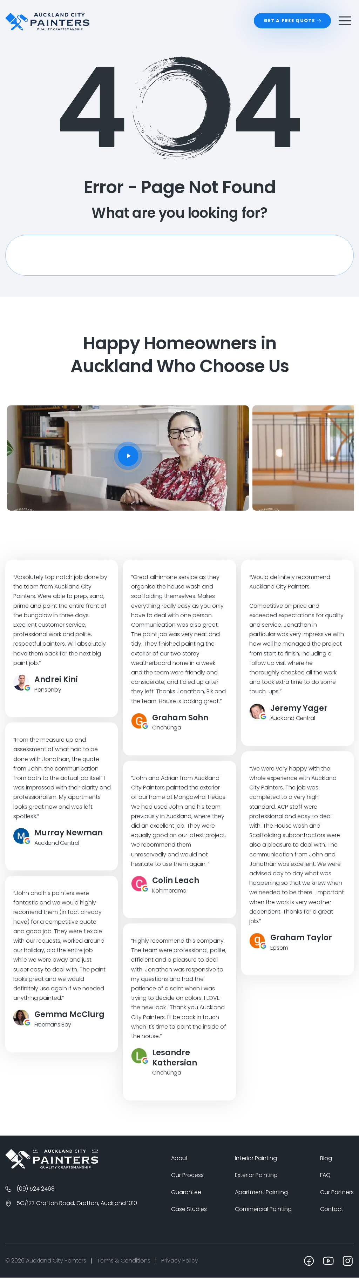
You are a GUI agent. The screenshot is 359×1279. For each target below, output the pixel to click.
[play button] (179, 455)
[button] (169, 603)
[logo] (47, 22)
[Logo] (51, 1229)
